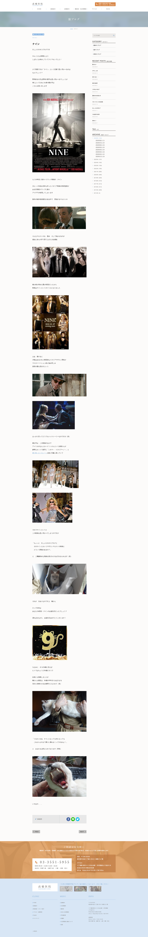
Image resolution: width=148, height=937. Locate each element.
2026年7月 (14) (100, 142)
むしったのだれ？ (96, 108)
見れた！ (94, 120)
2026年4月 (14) (100, 149)
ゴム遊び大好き (96, 114)
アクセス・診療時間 (37, 912)
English (35, 915)
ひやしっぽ (95, 70)
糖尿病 (62, 908)
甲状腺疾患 (63, 915)
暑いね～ (94, 64)
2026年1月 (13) (100, 156)
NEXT (82, 831)
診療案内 (63, 902)
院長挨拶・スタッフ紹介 (38, 908)
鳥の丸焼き (95, 83)
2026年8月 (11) (100, 140)
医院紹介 (35, 905)
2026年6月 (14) (100, 145)
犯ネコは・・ (95, 76)
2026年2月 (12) (100, 154)
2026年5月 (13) (100, 147)
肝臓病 (62, 918)
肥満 (62, 924)
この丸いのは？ (96, 89)
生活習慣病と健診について (67, 921)
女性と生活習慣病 (65, 912)
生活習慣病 (63, 905)
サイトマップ (36, 918)
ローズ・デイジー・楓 (39, 34)
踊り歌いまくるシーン (39, 453)
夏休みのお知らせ (96, 95)
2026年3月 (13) (100, 151)
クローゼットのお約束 (97, 101)
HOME (71, 28)
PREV (37, 831)
